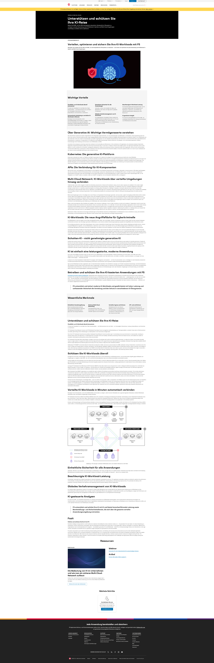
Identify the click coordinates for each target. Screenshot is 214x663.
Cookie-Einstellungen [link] (140, 658)
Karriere (134, 638)
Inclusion (134, 640)
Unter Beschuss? (141, 1)
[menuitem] (101, 1)
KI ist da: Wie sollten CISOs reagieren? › (117, 557)
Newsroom (134, 647)
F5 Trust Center (135, 636)
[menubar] (107, 1)
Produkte (70, 636)
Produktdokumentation (88, 634)
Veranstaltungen (135, 645)
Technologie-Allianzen (120, 637)
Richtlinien (94, 658)
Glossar (85, 638)
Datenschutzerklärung (102, 658)
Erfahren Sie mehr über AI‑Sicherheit (77, 584)
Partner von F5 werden (121, 639)
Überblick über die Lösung (74, 15)
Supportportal (103, 636)
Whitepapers (86, 636)
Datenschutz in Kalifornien (112, 658)
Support (126, 1)
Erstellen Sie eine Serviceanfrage (107, 640)
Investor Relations (136, 641)
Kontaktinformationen (136, 634)
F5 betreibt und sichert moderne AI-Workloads (78, 275)
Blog (133, 643)
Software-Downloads (104, 641)
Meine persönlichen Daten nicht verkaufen (127, 658)
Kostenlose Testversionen (73, 634)
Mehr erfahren (149, 9)
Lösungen (70, 638)
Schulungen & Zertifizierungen (90, 643)
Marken (88, 658)
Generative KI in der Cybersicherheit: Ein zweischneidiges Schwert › (124, 551)
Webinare (86, 641)
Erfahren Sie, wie (141, 627)
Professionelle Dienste (104, 638)
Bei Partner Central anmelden (122, 641)
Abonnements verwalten (105, 634)
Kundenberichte (87, 640)
